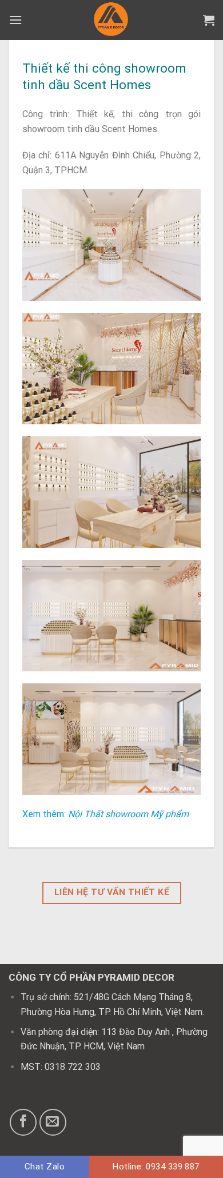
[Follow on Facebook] (23, 1122)
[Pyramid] (112, 20)
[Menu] (15, 20)
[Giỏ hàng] (208, 20)
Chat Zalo (45, 1166)
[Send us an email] (52, 1122)
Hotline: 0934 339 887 (156, 1166)
